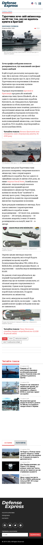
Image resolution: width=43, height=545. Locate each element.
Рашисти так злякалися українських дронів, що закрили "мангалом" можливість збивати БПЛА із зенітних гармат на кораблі (29, 389)
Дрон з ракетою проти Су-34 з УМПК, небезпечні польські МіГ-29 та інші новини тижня (30, 480)
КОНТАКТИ (5, 518)
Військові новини (21, 338)
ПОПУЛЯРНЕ (21, 443)
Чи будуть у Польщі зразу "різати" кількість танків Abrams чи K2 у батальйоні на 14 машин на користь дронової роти (30, 455)
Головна (4, 11)
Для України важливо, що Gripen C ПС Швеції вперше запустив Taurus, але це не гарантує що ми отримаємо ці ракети (30, 468)
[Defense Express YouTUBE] (10, 525)
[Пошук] (36, 4)
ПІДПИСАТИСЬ (35, 534)
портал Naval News (15, 181)
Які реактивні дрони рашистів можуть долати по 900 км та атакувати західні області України (30, 403)
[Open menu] (39, 3)
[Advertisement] (21, 424)
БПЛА (10, 338)
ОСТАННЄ (8, 443)
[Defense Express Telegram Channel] (20, 525)
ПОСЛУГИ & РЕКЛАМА (8, 512)
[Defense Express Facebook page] (4, 525)
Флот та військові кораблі (11, 342)
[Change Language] (32, 3)
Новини (10, 11)
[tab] (8, 443)
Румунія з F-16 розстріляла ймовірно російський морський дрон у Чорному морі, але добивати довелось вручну (30, 373)
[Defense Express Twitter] (15, 525)
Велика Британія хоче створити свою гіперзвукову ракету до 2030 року (21, 133)
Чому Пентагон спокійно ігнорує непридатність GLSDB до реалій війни (21, 331)
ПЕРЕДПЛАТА (6, 515)
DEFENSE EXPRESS (10, 26)
